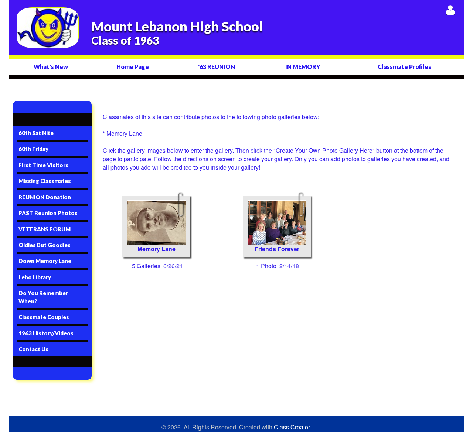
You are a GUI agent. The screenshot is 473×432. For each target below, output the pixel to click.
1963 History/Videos (46, 333)
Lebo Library (34, 277)
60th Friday (33, 148)
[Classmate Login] (450, 10)
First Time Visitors (43, 165)
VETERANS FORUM (44, 229)
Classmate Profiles (404, 66)
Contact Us (33, 349)
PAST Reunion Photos (48, 213)
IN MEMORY (302, 66)
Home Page (132, 66)
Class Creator (292, 427)
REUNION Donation (44, 197)
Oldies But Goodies (44, 245)
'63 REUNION (216, 66)
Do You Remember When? (43, 297)
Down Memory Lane (44, 261)
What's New (51, 66)
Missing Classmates (44, 180)
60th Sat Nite (36, 132)
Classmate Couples (43, 317)
